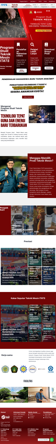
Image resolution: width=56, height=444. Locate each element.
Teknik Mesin (15, 6)
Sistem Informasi (31, 435)
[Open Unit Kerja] (35, 1)
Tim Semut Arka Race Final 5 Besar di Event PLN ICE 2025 (48, 248)
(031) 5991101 (21, 414)
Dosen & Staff (43, 4)
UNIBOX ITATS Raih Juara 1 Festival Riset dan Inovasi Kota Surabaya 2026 (13, 275)
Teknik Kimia (3, 435)
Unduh (35, 6)
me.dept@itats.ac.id (18, 421)
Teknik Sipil (15, 432)
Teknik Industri (4, 434)
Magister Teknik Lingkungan (49, 434)
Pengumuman (44, 6)
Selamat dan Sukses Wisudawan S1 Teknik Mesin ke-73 (48, 323)
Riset (52, 4)
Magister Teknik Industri (48, 432)
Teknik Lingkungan (16, 435)
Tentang (34, 4)
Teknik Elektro (31, 432)
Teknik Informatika (32, 434)
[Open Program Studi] (27, 1)
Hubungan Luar (26, 6)
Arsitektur (15, 434)
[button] (35, 5)
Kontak (53, 6)
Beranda (28, 4)
